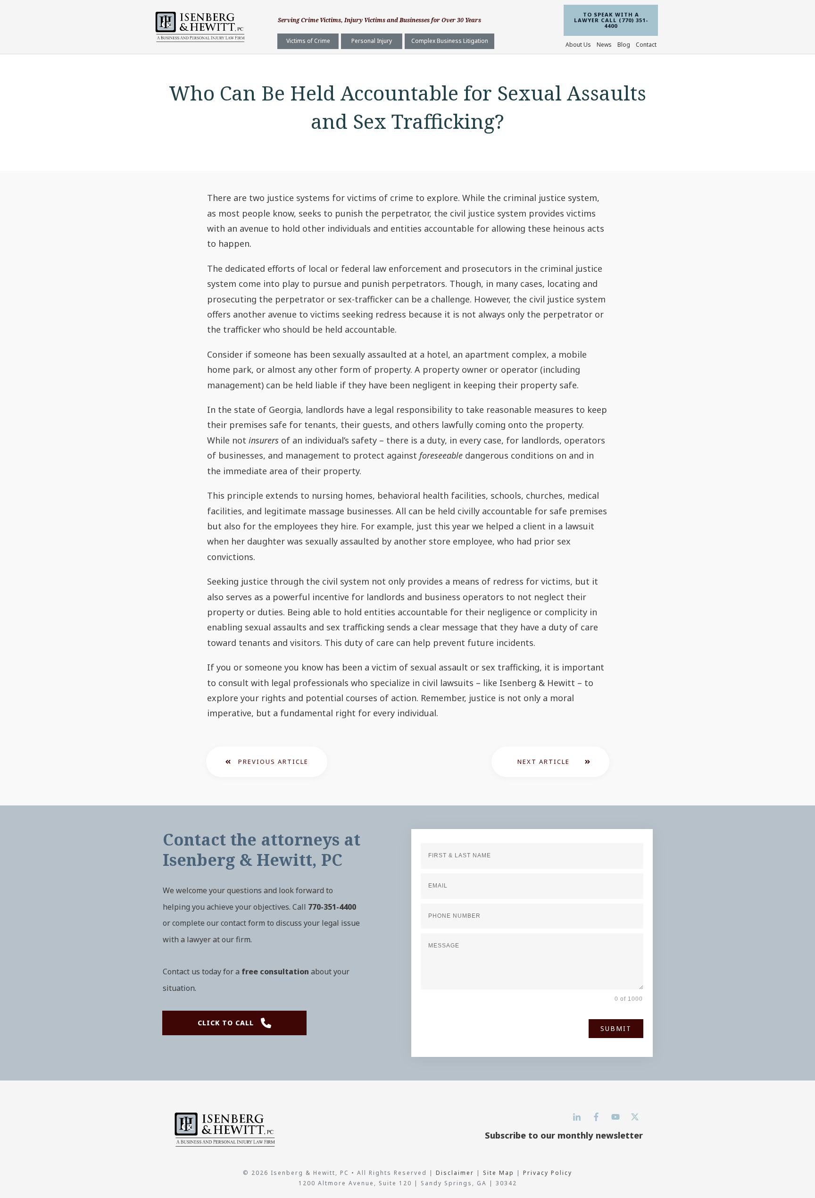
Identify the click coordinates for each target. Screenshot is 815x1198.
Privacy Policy (547, 1173)
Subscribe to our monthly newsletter (564, 1135)
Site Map (498, 1173)
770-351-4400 (332, 907)
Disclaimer (456, 1173)
